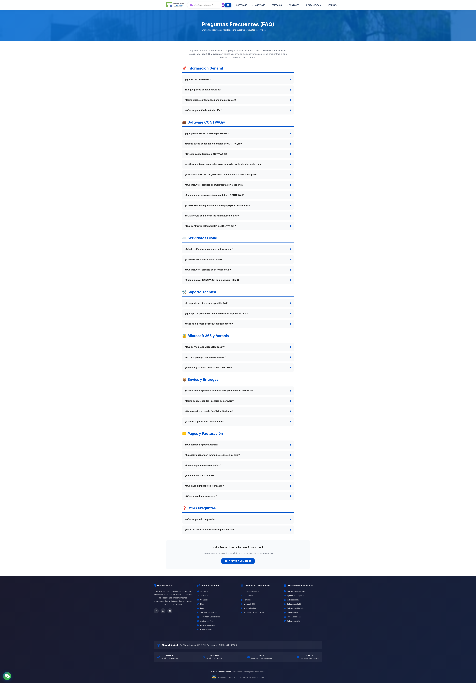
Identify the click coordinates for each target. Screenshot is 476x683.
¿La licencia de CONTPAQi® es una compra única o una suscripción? (221, 174)
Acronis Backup (250, 608)
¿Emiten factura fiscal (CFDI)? (201, 475)
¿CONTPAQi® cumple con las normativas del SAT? (212, 215)
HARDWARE (259, 5)
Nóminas (247, 600)
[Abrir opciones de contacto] (7, 676)
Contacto (204, 600)
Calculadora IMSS (294, 604)
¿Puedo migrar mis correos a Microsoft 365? (208, 367)
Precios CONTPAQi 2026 (254, 613)
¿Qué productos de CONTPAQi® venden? (207, 133)
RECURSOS (332, 5)
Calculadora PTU (294, 613)
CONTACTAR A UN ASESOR (237, 561)
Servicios (204, 595)
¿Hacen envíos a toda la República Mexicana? (209, 411)
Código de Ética (206, 621)
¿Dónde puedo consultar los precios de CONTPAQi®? (213, 143)
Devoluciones (206, 629)
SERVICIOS (277, 5)
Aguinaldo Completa (295, 595)
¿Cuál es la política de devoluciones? (204, 421)
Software (204, 591)
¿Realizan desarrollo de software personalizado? (211, 529)
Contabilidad (249, 595)
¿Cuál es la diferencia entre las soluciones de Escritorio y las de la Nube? (224, 164)
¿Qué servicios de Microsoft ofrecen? (205, 347)
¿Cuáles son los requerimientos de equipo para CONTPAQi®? (217, 205)
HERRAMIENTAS (313, 5)
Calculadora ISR (293, 600)
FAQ (202, 608)
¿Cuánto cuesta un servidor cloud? (203, 259)
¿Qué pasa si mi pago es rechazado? (204, 486)
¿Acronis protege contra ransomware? (205, 357)
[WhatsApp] (163, 610)
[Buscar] (223, 5)
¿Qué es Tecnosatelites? (198, 79)
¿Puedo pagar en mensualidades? (203, 465)
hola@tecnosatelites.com (261, 658)
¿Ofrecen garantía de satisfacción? (203, 110)
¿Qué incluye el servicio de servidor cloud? (208, 270)
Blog (202, 604)
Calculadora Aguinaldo (296, 591)
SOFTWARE (241, 5)
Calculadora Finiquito (295, 608)
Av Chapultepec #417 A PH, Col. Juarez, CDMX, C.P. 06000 (208, 645)
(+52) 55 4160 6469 (169, 658)
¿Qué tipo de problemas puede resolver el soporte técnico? (216, 313)
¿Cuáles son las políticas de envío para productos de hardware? (219, 390)
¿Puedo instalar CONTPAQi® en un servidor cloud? (212, 280)
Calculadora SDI (293, 621)
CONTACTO (294, 5)
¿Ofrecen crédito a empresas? (201, 496)
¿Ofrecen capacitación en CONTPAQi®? (206, 154)
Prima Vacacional (294, 617)
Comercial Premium (251, 591)
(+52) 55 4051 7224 (214, 658)
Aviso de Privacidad (208, 613)
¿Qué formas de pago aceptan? (201, 444)
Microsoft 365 (249, 604)
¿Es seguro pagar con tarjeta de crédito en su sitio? (212, 455)
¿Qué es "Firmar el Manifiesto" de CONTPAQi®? (210, 226)
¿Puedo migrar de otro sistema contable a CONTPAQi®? (214, 195)
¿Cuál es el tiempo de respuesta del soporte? (209, 324)
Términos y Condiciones (210, 617)
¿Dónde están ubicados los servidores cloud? (209, 249)
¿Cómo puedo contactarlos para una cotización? (210, 100)
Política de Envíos (207, 625)
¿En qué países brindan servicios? (203, 89)
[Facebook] (156, 610)
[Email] (169, 610)
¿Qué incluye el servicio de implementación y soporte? (214, 185)
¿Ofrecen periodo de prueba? (200, 519)
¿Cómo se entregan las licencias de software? (209, 401)
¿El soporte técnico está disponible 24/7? (207, 303)
